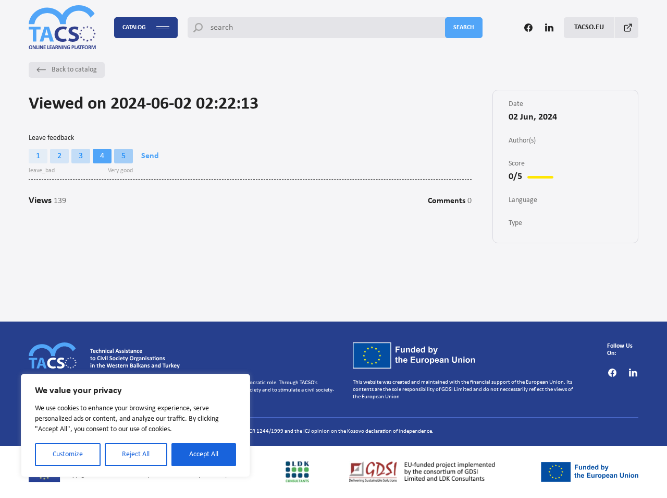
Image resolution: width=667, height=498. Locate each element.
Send (150, 156)
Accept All (203, 454)
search (463, 28)
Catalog (134, 28)
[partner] (298, 471)
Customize (68, 454)
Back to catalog (74, 70)
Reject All (136, 454)
